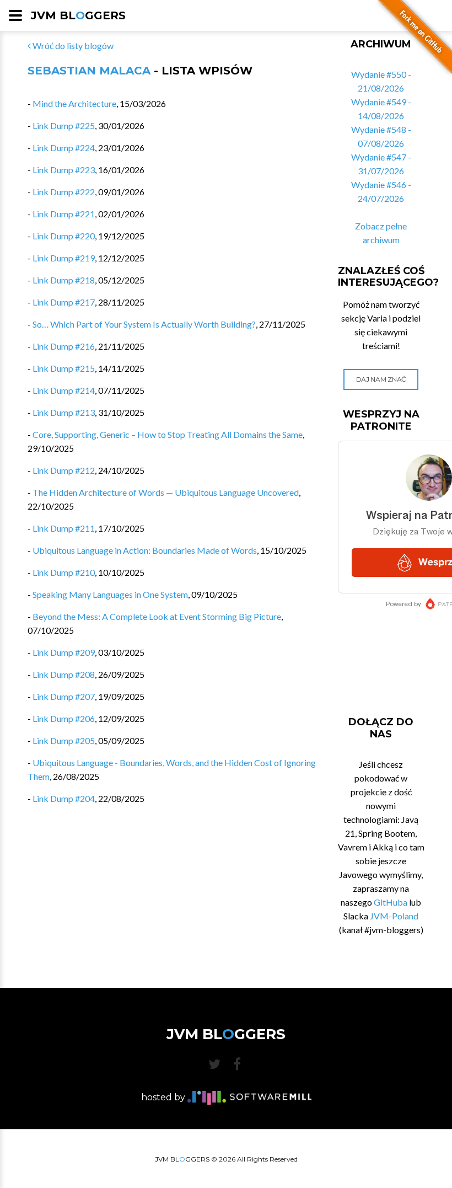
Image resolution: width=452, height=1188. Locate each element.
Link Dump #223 (64, 169)
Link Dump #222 (64, 191)
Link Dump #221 (64, 213)
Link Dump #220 (64, 236)
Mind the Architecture (74, 103)
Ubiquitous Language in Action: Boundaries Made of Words (145, 550)
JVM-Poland (394, 916)
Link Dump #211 (64, 528)
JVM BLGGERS (78, 15)
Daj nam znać (381, 379)
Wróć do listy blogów (72, 45)
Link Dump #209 (64, 652)
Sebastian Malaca (89, 70)
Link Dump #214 (64, 390)
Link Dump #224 (64, 147)
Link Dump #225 (64, 125)
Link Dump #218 (64, 280)
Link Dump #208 (64, 674)
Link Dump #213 (64, 412)
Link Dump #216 (64, 346)
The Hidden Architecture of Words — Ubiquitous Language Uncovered (166, 492)
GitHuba (390, 902)
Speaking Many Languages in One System (110, 594)
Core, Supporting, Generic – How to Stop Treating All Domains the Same (168, 434)
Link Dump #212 (64, 470)
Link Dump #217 (64, 302)
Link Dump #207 (64, 696)
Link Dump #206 (64, 718)
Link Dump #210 (64, 572)
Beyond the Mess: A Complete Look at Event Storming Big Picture (157, 616)
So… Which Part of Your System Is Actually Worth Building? (144, 324)
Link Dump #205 (64, 740)
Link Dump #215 (64, 368)
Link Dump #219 (64, 258)
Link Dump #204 (64, 798)
